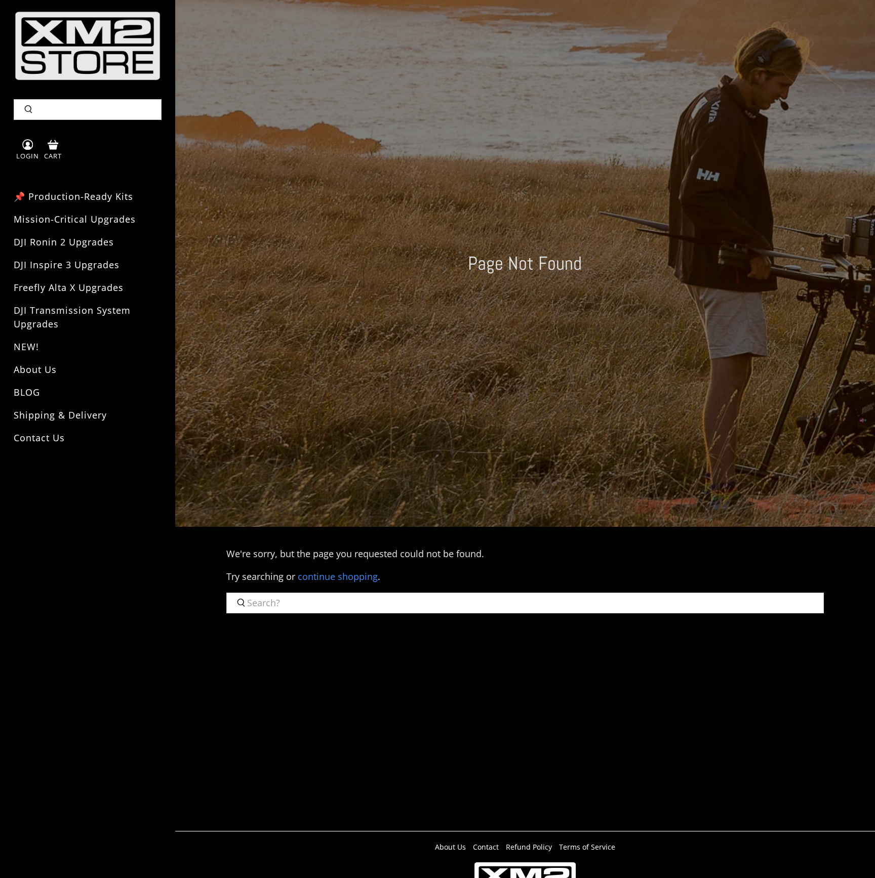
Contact (486, 847)
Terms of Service (587, 847)
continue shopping (338, 576)
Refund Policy (529, 847)
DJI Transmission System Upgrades (72, 317)
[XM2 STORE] (88, 45)
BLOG (27, 392)
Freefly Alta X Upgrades (69, 287)
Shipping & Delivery (60, 415)
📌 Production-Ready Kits (73, 196)
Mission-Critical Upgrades (75, 219)
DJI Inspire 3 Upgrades (67, 265)
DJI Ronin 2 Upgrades (64, 242)
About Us (35, 369)
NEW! (26, 347)
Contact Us (39, 438)
